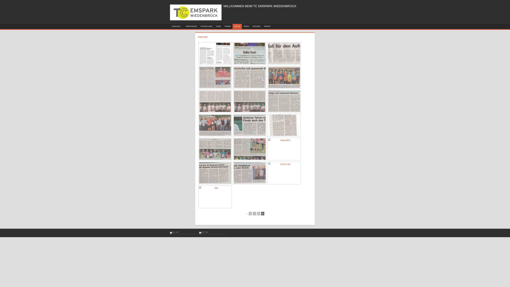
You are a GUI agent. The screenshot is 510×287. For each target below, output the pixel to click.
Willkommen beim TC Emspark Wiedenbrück (259, 6)
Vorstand (256, 26)
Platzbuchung (206, 26)
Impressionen (191, 26)
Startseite (176, 26)
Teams (218, 26)
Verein (246, 26)
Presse (237, 26)
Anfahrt (267, 26)
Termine (227, 26)
